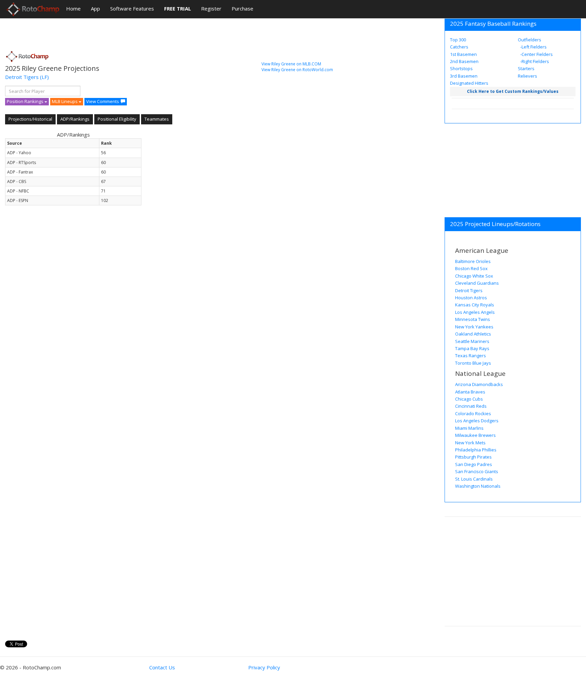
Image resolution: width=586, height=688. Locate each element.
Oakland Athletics (473, 334)
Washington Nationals (478, 486)
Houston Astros (471, 298)
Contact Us (162, 667)
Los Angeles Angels (475, 312)
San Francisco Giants (476, 471)
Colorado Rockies (473, 413)
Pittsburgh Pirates (473, 457)
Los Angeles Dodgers (477, 421)
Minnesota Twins (472, 319)
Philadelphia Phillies (475, 450)
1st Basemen (463, 54)
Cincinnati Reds (471, 406)
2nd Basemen (464, 61)
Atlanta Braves (470, 392)
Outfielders (529, 40)
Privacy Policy (264, 667)
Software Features (132, 8)
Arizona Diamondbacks (479, 384)
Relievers (527, 76)
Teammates (156, 119)
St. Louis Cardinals (474, 479)
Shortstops (461, 68)
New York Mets (470, 443)
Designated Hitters (469, 83)
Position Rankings (25, 101)
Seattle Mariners (472, 341)
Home (73, 8)
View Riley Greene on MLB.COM (291, 64)
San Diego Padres (473, 464)
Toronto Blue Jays (473, 363)
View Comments (102, 101)
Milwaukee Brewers (475, 435)
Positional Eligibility (117, 119)
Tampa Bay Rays (472, 348)
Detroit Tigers (22, 77)
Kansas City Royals (474, 305)
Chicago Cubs (469, 399)
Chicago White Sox (474, 276)
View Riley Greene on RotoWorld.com (297, 70)
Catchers (459, 47)
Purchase (242, 8)
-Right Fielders (534, 61)
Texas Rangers (470, 355)
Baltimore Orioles (473, 261)
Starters (526, 68)
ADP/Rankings (75, 119)
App (95, 8)
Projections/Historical (30, 119)
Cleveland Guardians (477, 283)
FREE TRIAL (177, 8)
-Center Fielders (536, 54)
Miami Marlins (469, 428)
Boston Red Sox (471, 268)
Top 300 (458, 40)
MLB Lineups (65, 101)
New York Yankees (474, 327)
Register (211, 8)
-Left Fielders (533, 47)
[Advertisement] (128, 32)
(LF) (44, 77)
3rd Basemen (463, 76)
